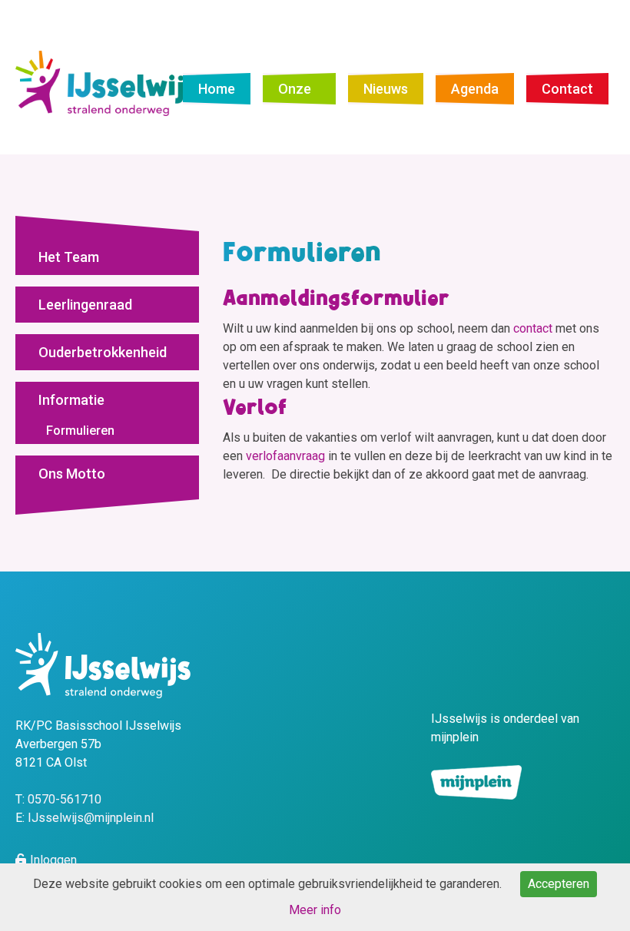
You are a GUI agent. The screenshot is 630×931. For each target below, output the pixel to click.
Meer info (315, 910)
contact (534, 328)
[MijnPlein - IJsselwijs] (107, 82)
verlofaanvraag (285, 456)
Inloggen (53, 860)
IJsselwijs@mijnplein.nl (91, 817)
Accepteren (558, 883)
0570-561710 (64, 799)
